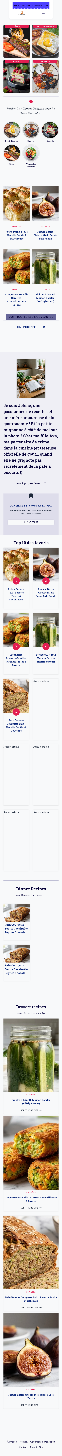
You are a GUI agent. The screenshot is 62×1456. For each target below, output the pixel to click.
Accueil (24, 1441)
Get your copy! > (31, 5)
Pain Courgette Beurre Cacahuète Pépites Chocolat (16, 928)
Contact (23, 1447)
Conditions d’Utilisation (42, 1441)
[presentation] (16, 203)
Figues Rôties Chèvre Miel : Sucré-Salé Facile (45, 235)
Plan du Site (36, 1447)
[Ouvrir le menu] (43, 12)
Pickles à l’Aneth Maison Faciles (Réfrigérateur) (45, 298)
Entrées (16, 226)
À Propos (12, 1441)
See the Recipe (30, 1110)
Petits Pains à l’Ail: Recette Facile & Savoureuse (16, 235)
